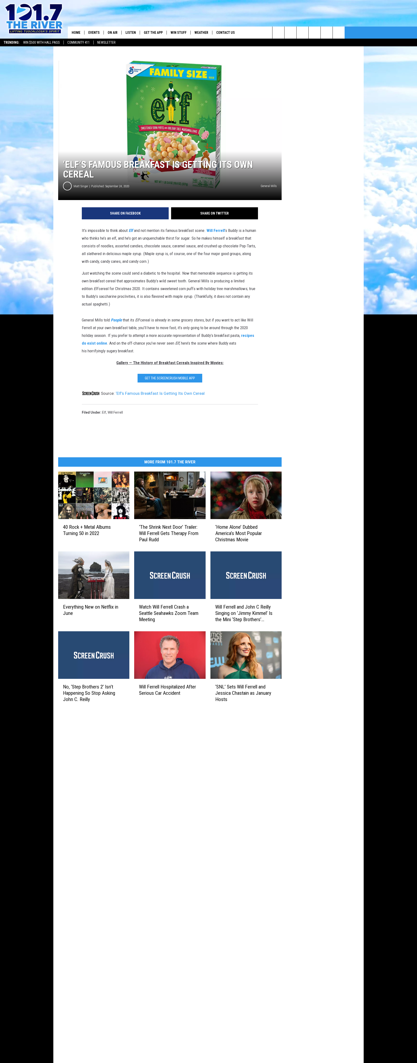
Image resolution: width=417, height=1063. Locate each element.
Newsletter (106, 42)
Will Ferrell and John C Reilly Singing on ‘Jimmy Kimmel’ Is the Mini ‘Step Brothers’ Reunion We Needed (243, 613)
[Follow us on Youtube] (327, 33)
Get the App (153, 33)
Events (94, 33)
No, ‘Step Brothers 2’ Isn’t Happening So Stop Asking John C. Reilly (89, 693)
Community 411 (78, 42)
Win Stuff (179, 33)
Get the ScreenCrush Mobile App (170, 378)
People (116, 320)
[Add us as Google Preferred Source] (290, 33)
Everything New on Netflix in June (90, 610)
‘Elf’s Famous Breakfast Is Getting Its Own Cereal (160, 393)
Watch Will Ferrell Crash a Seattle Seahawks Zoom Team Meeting (168, 613)
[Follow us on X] (339, 33)
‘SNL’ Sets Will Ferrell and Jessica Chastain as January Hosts (243, 693)
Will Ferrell (216, 230)
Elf (131, 230)
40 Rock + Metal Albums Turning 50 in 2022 (87, 530)
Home (76, 33)
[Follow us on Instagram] (314, 33)
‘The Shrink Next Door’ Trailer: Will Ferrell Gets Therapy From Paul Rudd (168, 533)
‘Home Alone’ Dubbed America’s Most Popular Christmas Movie (238, 533)
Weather (201, 33)
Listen (130, 33)
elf (104, 412)
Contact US (225, 33)
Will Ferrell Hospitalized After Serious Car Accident (167, 690)
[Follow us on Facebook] (302, 33)
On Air (113, 33)
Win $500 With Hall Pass (41, 42)
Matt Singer (81, 186)
